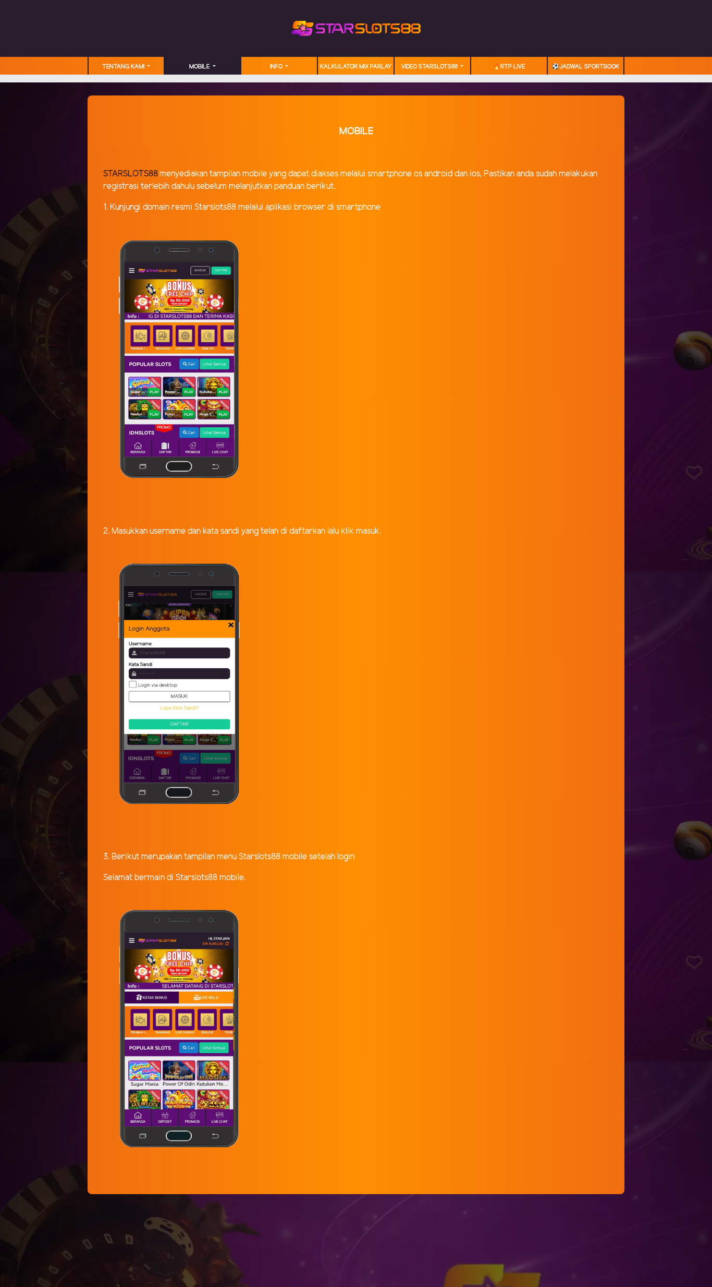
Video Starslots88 (430, 66)
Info (277, 66)
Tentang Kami (124, 66)
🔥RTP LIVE (509, 66)
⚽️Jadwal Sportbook (585, 66)
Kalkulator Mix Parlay (355, 66)
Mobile (200, 66)
